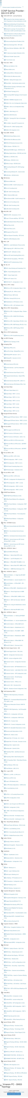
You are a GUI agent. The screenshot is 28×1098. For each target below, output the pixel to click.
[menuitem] (1, 3)
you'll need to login (20, 1092)
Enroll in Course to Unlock (14, 1094)
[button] (1, 1)
